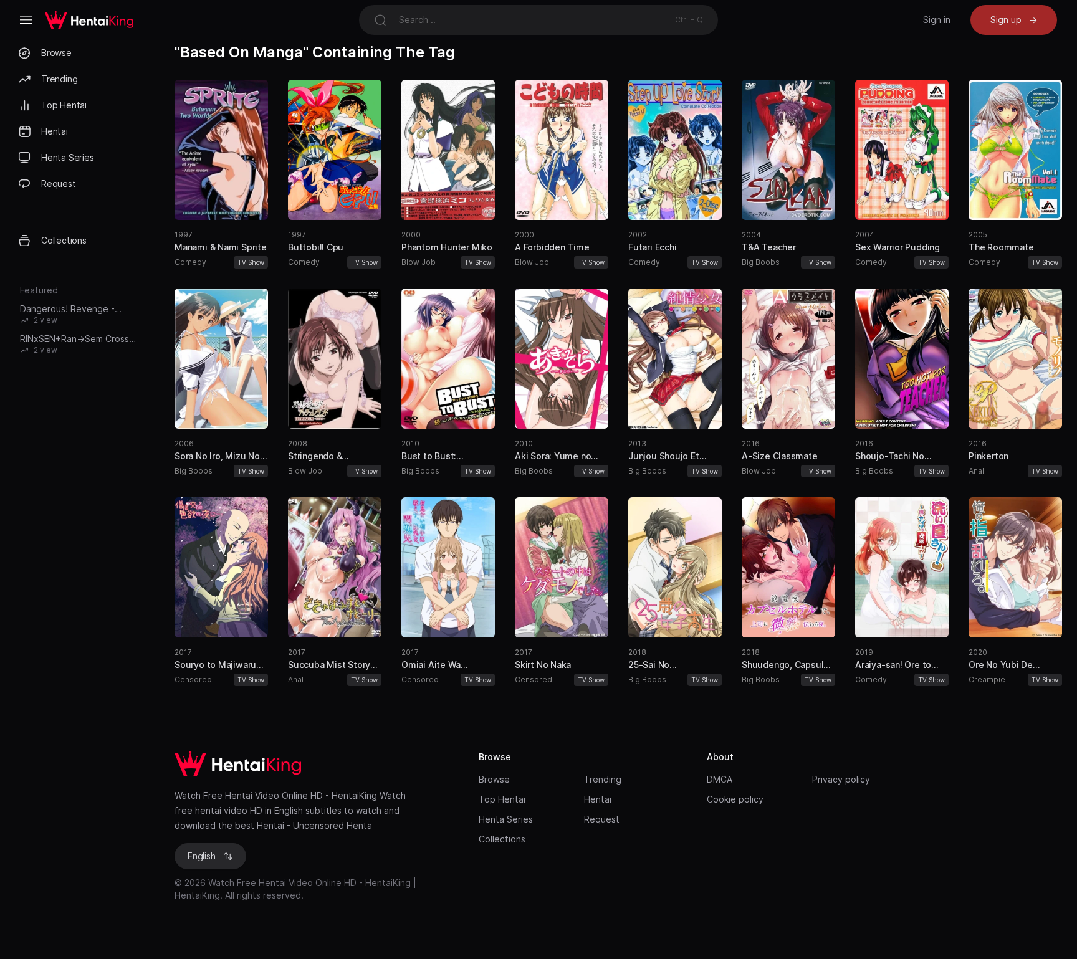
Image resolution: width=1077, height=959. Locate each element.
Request (602, 819)
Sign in (936, 19)
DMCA (719, 779)
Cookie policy (735, 799)
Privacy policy (841, 779)
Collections (502, 839)
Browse (494, 779)
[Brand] (314, 763)
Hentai (597, 799)
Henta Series (506, 819)
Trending (602, 779)
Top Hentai (502, 799)
